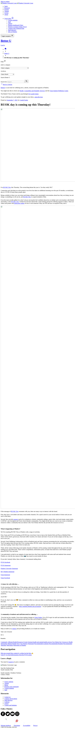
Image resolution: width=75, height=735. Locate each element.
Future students (8, 681)
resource (15, 519)
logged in (11, 662)
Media (6, 685)
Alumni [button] (6, 11)
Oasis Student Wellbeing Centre (59, 91)
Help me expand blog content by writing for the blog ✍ (17, 653)
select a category (5, 65)
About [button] (6, 14)
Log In (3, 45)
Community (4, 642)
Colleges (6, 702)
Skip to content (5, 1)
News (18, 643)
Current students (12, 20)
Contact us (7, 697)
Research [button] (7, 8)
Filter (2, 62)
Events (25, 642)
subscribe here (38, 97)
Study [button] (6, 6)
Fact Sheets (55, 642)
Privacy (35, 725)
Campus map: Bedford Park (16, 28)
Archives (3, 71)
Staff (9, 22)
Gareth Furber (24, 100)
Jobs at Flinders (12, 32)
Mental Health (12, 643)
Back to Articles (6, 84)
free (60, 642)
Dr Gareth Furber (33, 94)
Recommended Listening (41, 643)
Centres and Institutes (10, 705)
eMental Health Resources (15, 642)
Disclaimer (17, 725)
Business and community (11, 686)
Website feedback (6, 725)
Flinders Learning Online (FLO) (17, 27)
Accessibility (26, 725)
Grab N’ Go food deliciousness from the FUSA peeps (16, 655)
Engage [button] (6, 9)
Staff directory (12, 30)
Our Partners (24, 643)
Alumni (6, 683)
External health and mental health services (40, 642)
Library (10, 23)
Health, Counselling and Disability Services (32, 91)
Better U (6, 40)
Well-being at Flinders (19, 645)
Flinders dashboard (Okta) (15, 25)
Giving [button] (6, 13)
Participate (31, 643)
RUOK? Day (7, 187)
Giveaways (65, 642)
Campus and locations (10, 698)
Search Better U (5, 77)
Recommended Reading (56, 643)
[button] (9, 18)
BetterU (3, 87)
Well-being (10, 645)
